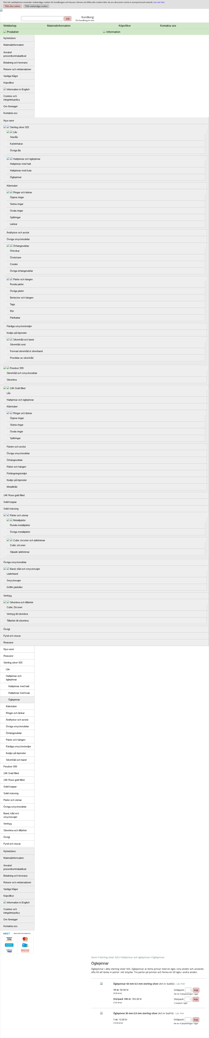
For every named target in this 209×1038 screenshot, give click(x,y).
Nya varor (8, 120)
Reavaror (8, 642)
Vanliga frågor (10, 76)
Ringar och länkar (22, 192)
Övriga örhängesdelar (21, 270)
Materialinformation (58, 25)
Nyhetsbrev (9, 38)
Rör (12, 311)
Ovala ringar (16, 210)
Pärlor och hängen (23, 279)
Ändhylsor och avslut (18, 232)
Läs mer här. (159, 2)
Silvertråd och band (23, 339)
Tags (12, 304)
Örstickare (15, 257)
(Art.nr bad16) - (167, 1013)
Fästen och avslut (16, 446)
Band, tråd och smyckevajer (25, 568)
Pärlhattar (15, 317)
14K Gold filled (17, 388)
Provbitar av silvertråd (21, 357)
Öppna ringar (17, 197)
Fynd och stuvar (12, 635)
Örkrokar (15, 250)
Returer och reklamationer (17, 69)
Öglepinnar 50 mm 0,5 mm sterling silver (136, 983)
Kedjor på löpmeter (17, 332)
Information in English (18, 89)
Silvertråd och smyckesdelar (22, 373)
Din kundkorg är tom (85, 20)
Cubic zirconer (17, 545)
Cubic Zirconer (14, 607)
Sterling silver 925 (19, 127)
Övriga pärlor (17, 291)
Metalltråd (12, 486)
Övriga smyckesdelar (18, 239)
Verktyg (7, 595)
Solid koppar (10, 502)
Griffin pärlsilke (15, 587)
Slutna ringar (16, 204)
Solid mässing (10, 508)
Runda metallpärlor (20, 525)
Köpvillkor (125, 25)
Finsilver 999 (17, 368)
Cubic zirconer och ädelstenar (29, 540)
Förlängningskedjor (17, 473)
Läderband (12, 573)
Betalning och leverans (15, 62)
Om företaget (10, 106)
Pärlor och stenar (19, 515)
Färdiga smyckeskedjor (19, 326)
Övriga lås (15, 150)
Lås (15, 132)
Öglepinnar (16, 177)
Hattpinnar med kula (20, 170)
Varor (94, 957)
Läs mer (181, 983)
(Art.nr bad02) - (168, 983)
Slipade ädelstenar (20, 551)
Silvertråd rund (17, 344)
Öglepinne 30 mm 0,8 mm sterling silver (135, 1013)
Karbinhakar (16, 143)
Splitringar (15, 217)
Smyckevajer (14, 580)
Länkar (13, 224)
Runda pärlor (17, 284)
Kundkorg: (87, 17)
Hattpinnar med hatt (20, 163)
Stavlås (14, 137)
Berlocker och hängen (21, 297)
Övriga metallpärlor (20, 531)
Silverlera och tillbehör (21, 602)
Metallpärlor (19, 520)
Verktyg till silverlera (17, 614)
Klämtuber (12, 185)
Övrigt (6, 629)
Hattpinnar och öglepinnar (26, 158)
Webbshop (9, 25)
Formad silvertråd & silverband (26, 351)
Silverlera (12, 379)
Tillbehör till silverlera (18, 620)
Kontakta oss (168, 25)
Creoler (14, 264)
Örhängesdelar (21, 245)
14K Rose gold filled (13, 495)
